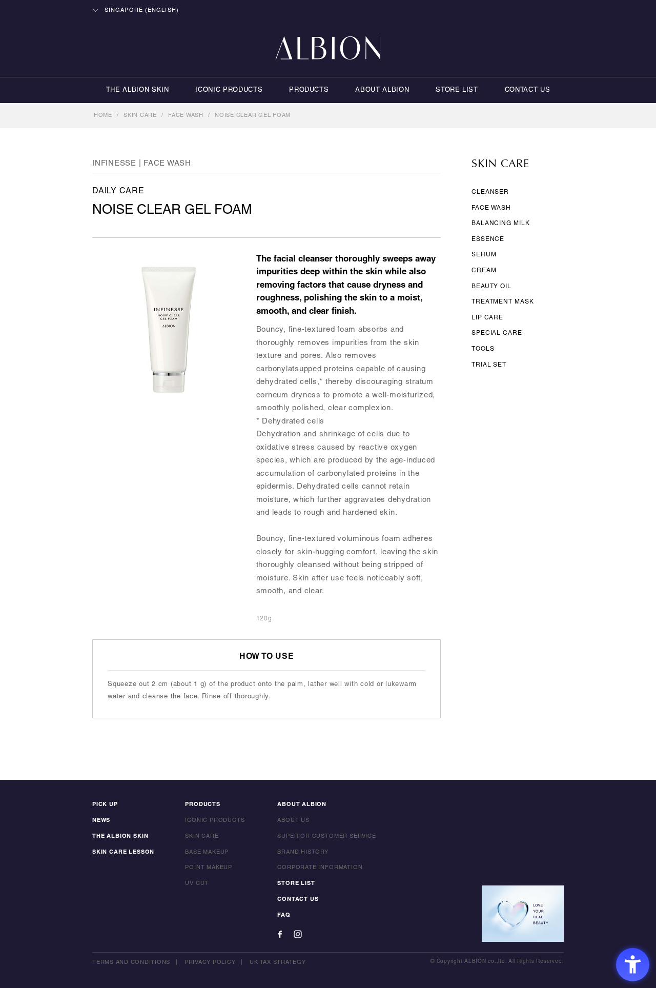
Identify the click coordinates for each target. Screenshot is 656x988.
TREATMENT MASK (502, 302)
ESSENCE (487, 239)
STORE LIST (457, 90)
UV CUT (197, 883)
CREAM (484, 270)
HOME (103, 115)
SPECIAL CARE (496, 333)
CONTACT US (527, 90)
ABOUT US (293, 820)
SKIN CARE (140, 115)
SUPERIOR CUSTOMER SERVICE (326, 836)
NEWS (101, 820)
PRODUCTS (309, 90)
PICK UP (105, 804)
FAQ (283, 915)
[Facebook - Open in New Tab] (280, 934)
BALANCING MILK (500, 223)
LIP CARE (487, 317)
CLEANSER (490, 192)
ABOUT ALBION (382, 90)
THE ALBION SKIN (137, 90)
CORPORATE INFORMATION (319, 867)
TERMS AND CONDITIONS (131, 962)
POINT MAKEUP (208, 867)
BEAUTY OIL (491, 286)
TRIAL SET (488, 365)
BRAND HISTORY (303, 852)
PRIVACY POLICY (210, 962)
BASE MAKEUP (207, 852)
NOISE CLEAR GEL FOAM (253, 115)
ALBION (328, 48)
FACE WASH (185, 115)
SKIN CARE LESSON (123, 852)
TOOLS (483, 349)
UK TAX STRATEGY (277, 962)
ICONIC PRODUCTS (228, 90)
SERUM (484, 254)
